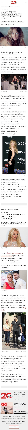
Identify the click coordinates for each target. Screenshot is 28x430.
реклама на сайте (19, 394)
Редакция (17, 398)
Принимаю (14, 427)
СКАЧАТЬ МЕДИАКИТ (19, 392)
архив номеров (17, 409)
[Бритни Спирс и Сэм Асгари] (14, 331)
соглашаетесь (16, 421)
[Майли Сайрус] (14, 82)
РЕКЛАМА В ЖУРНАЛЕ (20, 396)
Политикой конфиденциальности (13, 423)
